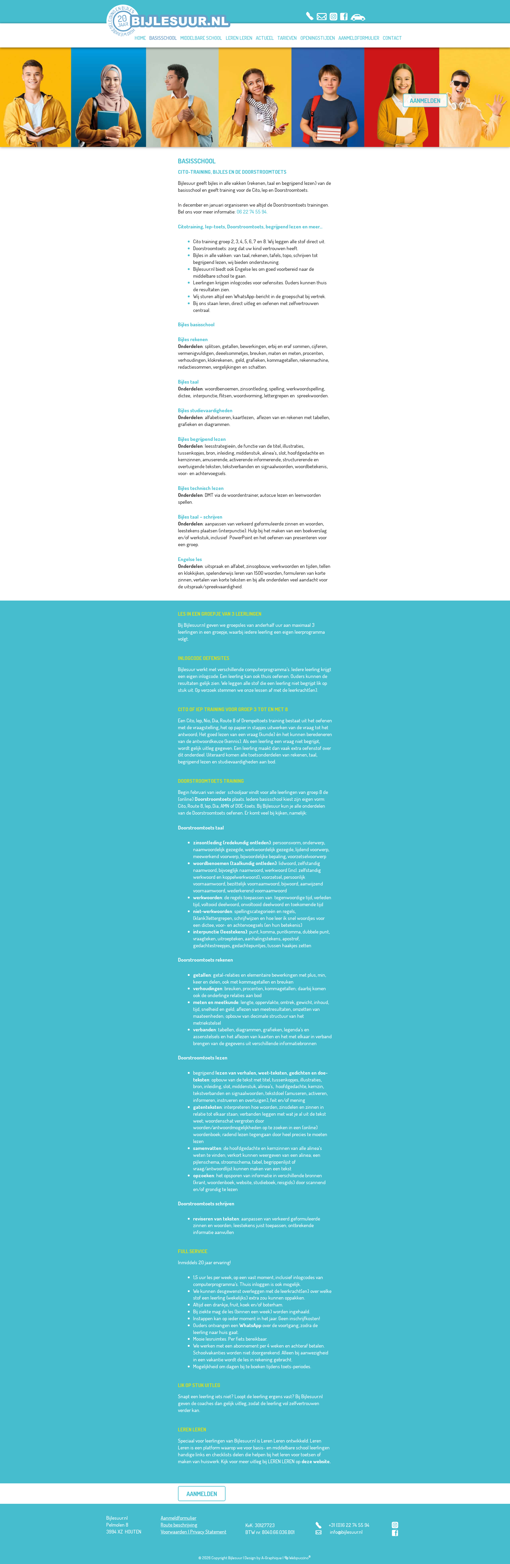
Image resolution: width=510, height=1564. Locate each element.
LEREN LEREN (239, 37)
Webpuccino (299, 1557)
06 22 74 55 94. (252, 211)
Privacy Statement (208, 1531)
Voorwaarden (174, 1531)
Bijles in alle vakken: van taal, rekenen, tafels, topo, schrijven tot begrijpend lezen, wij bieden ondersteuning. (256, 258)
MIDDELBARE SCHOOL (201, 37)
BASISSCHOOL (163, 37)
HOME (140, 37)
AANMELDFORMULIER (358, 37)
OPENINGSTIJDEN (317, 37)
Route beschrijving (179, 1524)
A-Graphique (271, 1557)
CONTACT (392, 37)
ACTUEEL (265, 37)
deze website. (316, 1461)
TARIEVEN (287, 37)
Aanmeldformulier (178, 1517)
